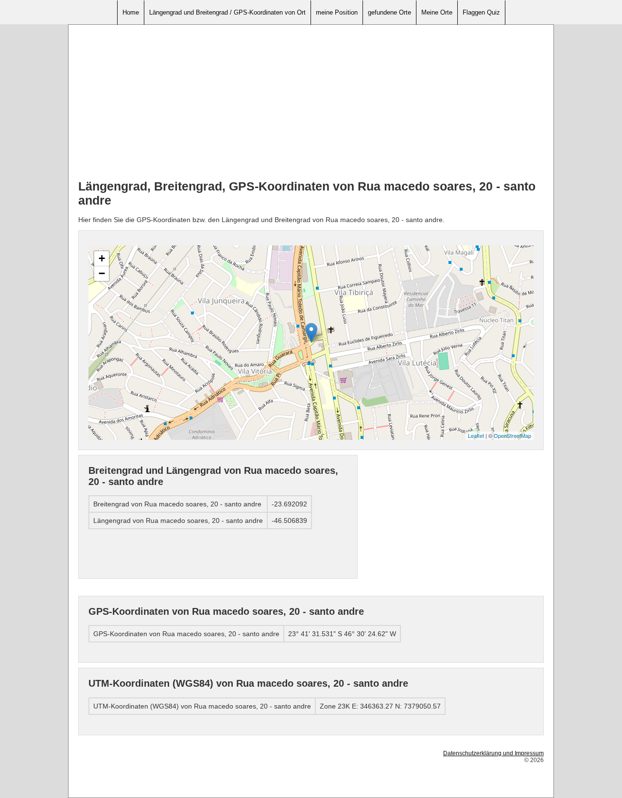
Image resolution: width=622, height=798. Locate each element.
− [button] (102, 273)
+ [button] (102, 258)
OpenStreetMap (512, 435)
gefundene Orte (389, 12)
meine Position (337, 12)
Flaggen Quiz (481, 12)
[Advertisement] (311, 103)
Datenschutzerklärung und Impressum (493, 753)
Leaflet (476, 435)
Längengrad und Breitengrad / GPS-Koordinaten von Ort (227, 12)
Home (130, 12)
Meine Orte (436, 12)
